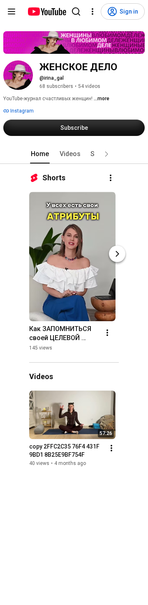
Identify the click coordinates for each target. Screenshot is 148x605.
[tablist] (74, 154)
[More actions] (110, 178)
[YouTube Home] (46, 11)
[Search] (76, 11)
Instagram (21, 111)
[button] (106, 154)
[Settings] (92, 11)
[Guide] (11, 11)
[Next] (117, 254)
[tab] (40, 154)
